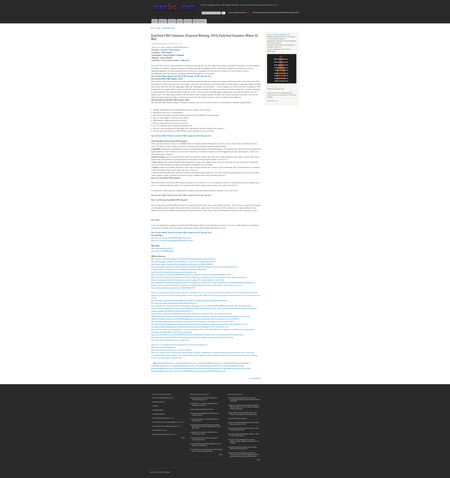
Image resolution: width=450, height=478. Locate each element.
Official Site (185, 60)
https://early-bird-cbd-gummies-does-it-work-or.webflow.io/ (171, 350)
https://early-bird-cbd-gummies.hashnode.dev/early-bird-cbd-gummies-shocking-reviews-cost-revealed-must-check (191, 277)
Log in (230, 12)
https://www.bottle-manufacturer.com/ (278, 34)
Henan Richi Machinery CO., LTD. (163, 398)
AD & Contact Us (199, 21)
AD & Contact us (272, 101)
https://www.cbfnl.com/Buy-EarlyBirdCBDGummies (170, 47)
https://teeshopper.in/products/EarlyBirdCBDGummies (170, 300)
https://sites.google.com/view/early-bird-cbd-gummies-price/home (174, 267)
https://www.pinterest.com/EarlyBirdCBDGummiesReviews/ (172, 274)
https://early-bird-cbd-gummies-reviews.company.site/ (170, 340)
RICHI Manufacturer (158, 414)
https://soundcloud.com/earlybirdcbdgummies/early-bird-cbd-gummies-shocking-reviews (182, 282)
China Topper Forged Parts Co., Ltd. (163, 434)
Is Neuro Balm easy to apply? (237, 418)
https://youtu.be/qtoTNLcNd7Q (161, 248)
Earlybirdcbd (162, 44)
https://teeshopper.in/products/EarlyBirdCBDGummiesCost (176, 303)
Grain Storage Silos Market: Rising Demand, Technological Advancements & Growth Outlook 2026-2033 (244, 399)
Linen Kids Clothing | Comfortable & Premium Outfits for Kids (204, 420)
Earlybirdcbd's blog (168, 28)
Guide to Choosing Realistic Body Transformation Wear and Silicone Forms (243, 423)
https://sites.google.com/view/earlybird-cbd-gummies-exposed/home (182, 269)
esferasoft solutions (158, 402)
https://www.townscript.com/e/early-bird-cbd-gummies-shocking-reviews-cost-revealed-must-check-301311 (188, 292)
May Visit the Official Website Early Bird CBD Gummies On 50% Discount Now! (181, 76)
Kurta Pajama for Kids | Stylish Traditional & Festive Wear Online (204, 438)
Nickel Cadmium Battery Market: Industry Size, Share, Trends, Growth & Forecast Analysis (242, 413)
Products (172, 21)
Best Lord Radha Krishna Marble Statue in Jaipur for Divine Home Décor (243, 429)
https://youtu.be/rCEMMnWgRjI (162, 251)
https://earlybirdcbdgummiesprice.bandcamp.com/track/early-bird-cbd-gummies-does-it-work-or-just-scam (191, 327)
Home (155, 21)
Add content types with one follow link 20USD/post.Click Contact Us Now (276, 12)
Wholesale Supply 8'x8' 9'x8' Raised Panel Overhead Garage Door (203, 398)
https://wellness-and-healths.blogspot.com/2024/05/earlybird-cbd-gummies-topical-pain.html (183, 259)
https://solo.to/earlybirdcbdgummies (163, 347)
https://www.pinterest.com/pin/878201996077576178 (213, 274)
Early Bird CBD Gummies (170, 49)
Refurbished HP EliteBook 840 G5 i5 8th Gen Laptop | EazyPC (204, 414)
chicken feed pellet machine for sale (201, 409)
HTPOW (155, 406)
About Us (188, 21)
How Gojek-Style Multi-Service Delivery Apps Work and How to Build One (242, 448)
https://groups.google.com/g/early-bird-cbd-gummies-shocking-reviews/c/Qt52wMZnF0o (182, 264)
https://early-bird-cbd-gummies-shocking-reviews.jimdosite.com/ (173, 272)
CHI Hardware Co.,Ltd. (159, 430)
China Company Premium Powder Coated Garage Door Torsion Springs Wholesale (206, 450)
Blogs (180, 21)
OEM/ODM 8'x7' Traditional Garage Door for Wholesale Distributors (204, 404)
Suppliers (162, 21)
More (183, 438)
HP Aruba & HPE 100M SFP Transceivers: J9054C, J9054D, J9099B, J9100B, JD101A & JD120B (243, 441)
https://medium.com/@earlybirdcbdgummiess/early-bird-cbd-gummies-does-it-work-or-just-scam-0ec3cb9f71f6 (200, 319)
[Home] (174, 8)
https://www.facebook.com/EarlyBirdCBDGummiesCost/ (171, 238)
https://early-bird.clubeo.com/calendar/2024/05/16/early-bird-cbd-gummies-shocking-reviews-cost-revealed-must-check (192, 334)
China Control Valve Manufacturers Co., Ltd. (166, 426)
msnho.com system (164, 472)
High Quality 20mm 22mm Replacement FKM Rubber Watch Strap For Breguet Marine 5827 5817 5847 (205, 426)
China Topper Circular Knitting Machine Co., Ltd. (167, 422)
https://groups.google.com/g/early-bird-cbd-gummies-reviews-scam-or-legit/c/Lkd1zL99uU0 (183, 261)
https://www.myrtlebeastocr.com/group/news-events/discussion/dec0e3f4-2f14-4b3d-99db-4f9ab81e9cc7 (187, 329)
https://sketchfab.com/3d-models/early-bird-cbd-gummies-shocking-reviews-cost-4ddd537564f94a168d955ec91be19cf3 (192, 306)
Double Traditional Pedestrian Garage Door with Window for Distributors (205, 444)
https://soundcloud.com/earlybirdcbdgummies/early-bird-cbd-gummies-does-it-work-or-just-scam (208, 285)
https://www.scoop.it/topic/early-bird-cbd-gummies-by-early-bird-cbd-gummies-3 (179, 344)
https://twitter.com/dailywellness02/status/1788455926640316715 (173, 288)
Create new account (240, 12)
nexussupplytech (157, 410)
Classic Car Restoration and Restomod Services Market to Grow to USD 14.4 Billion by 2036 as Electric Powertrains (243, 407)
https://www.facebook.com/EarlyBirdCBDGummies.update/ (172, 240)
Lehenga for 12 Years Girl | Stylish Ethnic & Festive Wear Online (204, 433)
